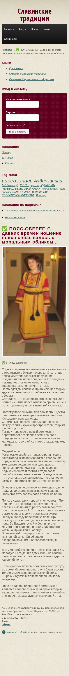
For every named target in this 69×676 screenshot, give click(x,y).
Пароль (12, 112)
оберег (6, 624)
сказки (54, 188)
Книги (46, 29)
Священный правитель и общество (31, 79)
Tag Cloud (7, 157)
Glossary (6, 152)
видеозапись (17, 180)
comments (12, 632)
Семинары (10, 38)
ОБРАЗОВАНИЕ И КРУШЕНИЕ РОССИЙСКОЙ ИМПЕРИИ (25, 193)
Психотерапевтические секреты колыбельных (34, 210)
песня (45, 188)
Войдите (25, 632)
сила (62, 188)
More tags (41, 195)
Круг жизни (16, 68)
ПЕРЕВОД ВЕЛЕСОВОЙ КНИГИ (21, 188)
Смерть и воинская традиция (27, 73)
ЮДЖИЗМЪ (47, 185)
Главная (9, 29)
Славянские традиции (34, 14)
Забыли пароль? (15, 125)
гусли (35, 185)
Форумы (10, 163)
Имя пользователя (19, 99)
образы (6, 192)
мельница (10, 184)
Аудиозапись (48, 181)
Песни (34, 29)
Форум (22, 29)
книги (24, 184)
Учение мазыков (15, 217)
